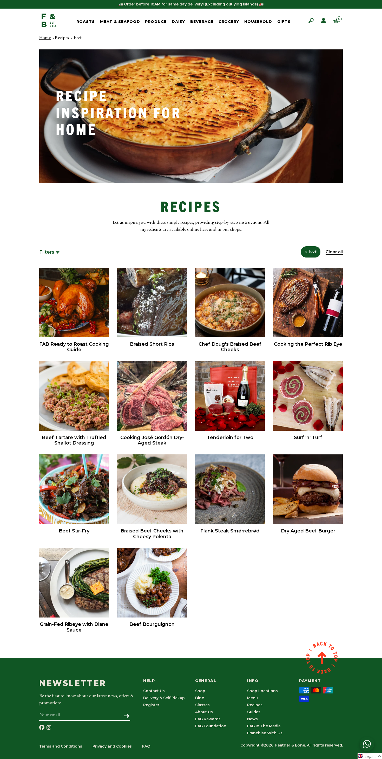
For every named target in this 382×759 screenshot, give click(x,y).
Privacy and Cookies (112, 746)
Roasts (85, 21)
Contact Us (154, 691)
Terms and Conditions (60, 746)
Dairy (178, 21)
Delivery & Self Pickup (164, 698)
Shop (200, 691)
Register (151, 705)
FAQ (146, 746)
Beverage (201, 21)
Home (45, 37)
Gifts (284, 21)
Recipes (62, 37)
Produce (155, 21)
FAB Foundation (210, 726)
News (252, 719)
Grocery (229, 21)
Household (258, 21)
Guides (253, 712)
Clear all (334, 251)
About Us (204, 712)
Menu (252, 698)
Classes (202, 705)
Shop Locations (262, 691)
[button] (370, 756)
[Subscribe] (126, 716)
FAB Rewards (208, 719)
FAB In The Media (264, 726)
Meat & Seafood (120, 21)
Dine (199, 698)
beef (77, 37)
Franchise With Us (264, 733)
